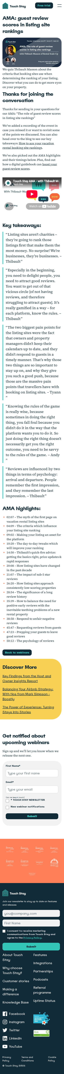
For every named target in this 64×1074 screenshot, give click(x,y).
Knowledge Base (15, 1002)
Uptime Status (44, 1001)
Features (40, 955)
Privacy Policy (32, 937)
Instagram (16, 1022)
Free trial (44, 5)
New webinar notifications (27, 806)
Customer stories (15, 981)
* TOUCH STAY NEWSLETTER (28, 799)
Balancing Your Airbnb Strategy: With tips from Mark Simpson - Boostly (27, 694)
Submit (32, 816)
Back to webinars (17, 652)
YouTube (15, 1046)
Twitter (14, 1030)
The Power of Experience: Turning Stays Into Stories (28, 709)
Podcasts (40, 979)
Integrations (42, 963)
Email (10, 782)
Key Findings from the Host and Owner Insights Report (26, 678)
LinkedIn (15, 1038)
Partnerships (43, 971)
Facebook (17, 1014)
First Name (13, 765)
